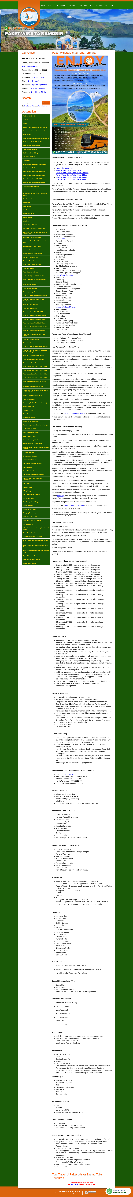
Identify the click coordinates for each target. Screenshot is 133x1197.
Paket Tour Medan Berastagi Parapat (34, 330)
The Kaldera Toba (28, 498)
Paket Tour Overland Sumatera (32, 343)
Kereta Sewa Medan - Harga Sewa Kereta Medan (35, 194)
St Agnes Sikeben (28, 452)
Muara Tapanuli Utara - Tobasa (32, 246)
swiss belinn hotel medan (74, 505)
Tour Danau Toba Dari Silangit (32, 520)
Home (43, 5)
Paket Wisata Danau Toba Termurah (33, 359)
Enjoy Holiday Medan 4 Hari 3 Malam (34, 179)
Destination (61, 5)
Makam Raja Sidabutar (30, 224)
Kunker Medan (27, 217)
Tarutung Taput (27, 487)
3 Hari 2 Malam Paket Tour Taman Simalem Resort (36, 541)
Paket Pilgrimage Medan (30, 292)
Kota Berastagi (27, 199)
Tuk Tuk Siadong (28, 524)
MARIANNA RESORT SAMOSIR (32, 536)
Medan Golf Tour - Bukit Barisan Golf (34, 228)
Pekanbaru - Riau (28, 410)
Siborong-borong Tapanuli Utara (32, 443)
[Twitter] (89, 1192)
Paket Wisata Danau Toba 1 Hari (68, 170)
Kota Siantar (26, 210)
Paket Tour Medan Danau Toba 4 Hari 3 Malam (34, 334)
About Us (51, 5)
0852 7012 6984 (37, 77)
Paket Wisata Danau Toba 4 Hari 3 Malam (35, 374)
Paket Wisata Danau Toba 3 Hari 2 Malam (35, 370)
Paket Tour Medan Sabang (31, 339)
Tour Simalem (42, 106)
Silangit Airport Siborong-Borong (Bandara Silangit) (36, 447)
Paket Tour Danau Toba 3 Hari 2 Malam (34, 315)
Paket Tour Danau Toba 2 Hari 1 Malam (34, 312)
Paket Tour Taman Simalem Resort (33, 355)
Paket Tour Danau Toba (30, 308)
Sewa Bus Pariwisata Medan (31, 432)
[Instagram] (95, 1192)
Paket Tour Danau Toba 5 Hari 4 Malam (34, 323)
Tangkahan (26, 483)
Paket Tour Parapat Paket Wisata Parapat (35, 346)
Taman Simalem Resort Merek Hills (33, 474)
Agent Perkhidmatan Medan (31, 559)
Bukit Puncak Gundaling (30, 153)
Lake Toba (26, 221)
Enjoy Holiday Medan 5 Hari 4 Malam (34, 182)
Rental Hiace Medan (29, 417)
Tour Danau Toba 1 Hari (30, 516)
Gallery (99, 5)
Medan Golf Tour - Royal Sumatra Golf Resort (34, 241)
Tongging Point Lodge (30, 513)
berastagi (60, 496)
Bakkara (25, 119)
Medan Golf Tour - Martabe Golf (32, 237)
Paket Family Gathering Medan (32, 264)
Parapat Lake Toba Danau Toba (32, 395)
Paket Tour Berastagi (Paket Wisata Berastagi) (33, 300)
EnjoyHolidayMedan (35, 81)
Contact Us (109, 5)
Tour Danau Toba (29, 106)
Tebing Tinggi (27, 491)
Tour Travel (72, 5)
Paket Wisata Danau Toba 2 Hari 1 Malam (35, 366)
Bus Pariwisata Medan (29, 156)
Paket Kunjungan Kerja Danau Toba (33, 275)
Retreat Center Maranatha (30, 421)
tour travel (74, 1184)
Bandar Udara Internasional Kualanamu (35, 127)
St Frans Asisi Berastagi (30, 456)
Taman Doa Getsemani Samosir (32, 463)
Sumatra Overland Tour (30, 460)
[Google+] (91, 1192)
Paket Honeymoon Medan (30, 272)
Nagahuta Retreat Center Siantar (32, 253)
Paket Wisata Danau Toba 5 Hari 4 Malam (35, 377)
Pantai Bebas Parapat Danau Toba (33, 386)
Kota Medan (26, 202)
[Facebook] (86, 1194)
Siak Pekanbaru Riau (29, 436)
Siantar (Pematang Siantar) (31, 440)
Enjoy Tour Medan (70, 774)
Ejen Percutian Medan (29, 168)
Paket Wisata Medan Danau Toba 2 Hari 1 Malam (35, 382)
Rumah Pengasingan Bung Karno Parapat (35, 425)
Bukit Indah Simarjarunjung (31, 145)
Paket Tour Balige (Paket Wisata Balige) (35, 295)
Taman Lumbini (27, 467)
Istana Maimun (27, 190)
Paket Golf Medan (28, 268)
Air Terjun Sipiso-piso (29, 116)
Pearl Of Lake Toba (28, 406)
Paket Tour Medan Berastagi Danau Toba (35, 326)
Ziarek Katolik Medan (29, 563)
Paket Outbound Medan (30, 288)
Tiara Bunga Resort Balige (31, 502)
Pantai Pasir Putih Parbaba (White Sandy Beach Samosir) (35, 391)
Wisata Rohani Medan (29, 533)
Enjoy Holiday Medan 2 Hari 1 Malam (34, 171)
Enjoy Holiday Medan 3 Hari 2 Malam (34, 175)
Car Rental (83, 5)
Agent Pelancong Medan (30, 556)
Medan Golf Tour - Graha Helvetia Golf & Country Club (35, 232)
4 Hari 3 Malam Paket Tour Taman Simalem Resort (36, 551)
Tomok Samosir (28, 505)
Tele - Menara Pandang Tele (31, 494)
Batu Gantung (27, 134)
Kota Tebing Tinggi (28, 213)
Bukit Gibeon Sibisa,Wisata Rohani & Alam (36, 142)
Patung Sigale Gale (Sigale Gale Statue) (35, 403)
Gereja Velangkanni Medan (31, 186)
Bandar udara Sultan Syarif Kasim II (34, 131)
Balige (25, 123)
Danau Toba (26, 160)
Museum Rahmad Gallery (66, 307)
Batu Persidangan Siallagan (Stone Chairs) (36, 138)
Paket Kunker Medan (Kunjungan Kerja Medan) (34, 280)
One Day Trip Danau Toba (30, 257)
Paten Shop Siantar (29, 399)
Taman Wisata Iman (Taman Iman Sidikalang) (33, 479)
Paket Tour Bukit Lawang (30, 304)
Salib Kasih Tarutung (29, 428)
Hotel (91, 5)
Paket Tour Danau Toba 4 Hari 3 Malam (34, 319)
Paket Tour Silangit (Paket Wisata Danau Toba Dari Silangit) (35, 351)
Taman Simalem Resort (30, 471)
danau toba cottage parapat (75, 413)
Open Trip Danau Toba (29, 261)
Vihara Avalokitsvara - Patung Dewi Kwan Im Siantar (36, 528)
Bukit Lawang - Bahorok (30, 149)
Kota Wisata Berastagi (64, 275)
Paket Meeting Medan (29, 284)
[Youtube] (93, 1192)
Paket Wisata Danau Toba (30, 363)
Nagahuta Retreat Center (30, 250)
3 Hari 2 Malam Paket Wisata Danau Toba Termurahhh (35, 546)
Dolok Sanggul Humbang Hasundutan (34, 164)
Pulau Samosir (27, 414)
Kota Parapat (27, 206)
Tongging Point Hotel (29, 509)
